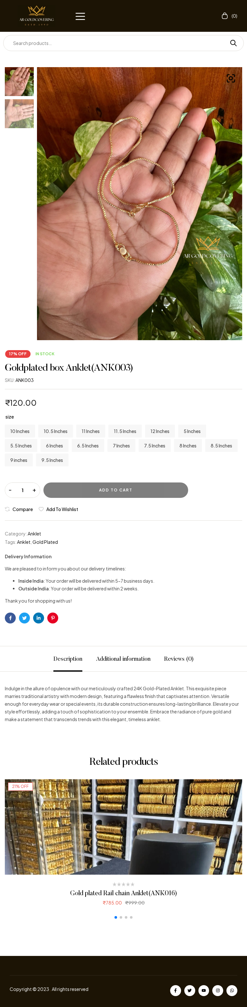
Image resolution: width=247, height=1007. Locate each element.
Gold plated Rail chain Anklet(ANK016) (123, 893)
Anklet (34, 533)
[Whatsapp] (231, 990)
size (9, 417)
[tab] (68, 659)
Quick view (123, 827)
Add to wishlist (62, 509)
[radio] (20, 431)
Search (231, 43)
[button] (80, 15)
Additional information (123, 659)
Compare (23, 509)
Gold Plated (45, 542)
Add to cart (116, 490)
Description (67, 659)
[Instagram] (217, 990)
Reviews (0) (179, 659)
